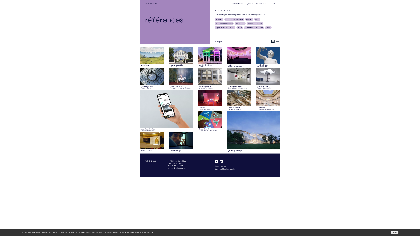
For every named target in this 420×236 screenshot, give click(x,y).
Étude (268, 28)
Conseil (249, 19)
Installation (240, 23)
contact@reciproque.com (177, 168)
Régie (240, 28)
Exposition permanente (254, 28)
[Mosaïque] (273, 41)
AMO (257, 19)
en (274, 3)
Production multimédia (234, 19)
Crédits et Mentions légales (225, 169)
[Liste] (277, 41)
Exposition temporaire (224, 23)
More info (150, 232)
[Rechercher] (273, 10)
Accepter (394, 232)
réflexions (261, 3)
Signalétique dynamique (225, 28)
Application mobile (255, 23)
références (237, 3)
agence (249, 3)
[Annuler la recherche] (264, 15)
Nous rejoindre (220, 166)
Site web (219, 19)
